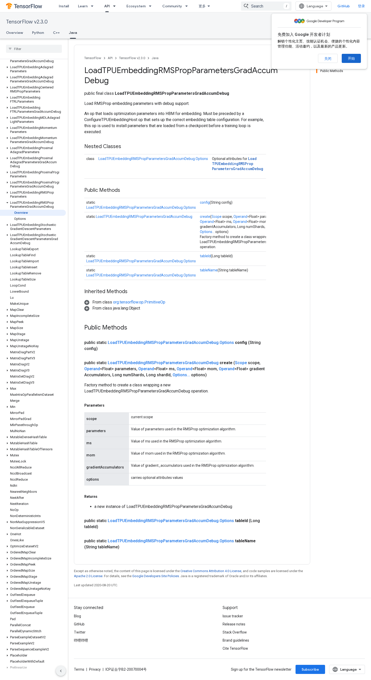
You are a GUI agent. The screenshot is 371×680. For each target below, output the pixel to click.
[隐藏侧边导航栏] (61, 671)
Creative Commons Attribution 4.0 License (210, 571)
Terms (79, 669)
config (205, 202)
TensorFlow (92, 58)
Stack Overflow (235, 632)
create (205, 217)
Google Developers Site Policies (155, 576)
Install (64, 6)
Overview (14, 32)
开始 (351, 58)
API (107, 6)
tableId (205, 256)
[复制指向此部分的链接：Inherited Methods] (132, 292)
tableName (209, 270)
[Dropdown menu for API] (116, 6)
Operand (240, 217)
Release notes (234, 624)
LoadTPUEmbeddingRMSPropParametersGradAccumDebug (237, 163)
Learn (83, 6)
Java (73, 32)
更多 (202, 6)
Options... (207, 232)
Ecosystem (136, 6)
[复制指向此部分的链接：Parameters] (109, 405)
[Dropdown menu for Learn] (94, 6)
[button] (33, 59)
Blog (77, 616)
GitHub (343, 6)
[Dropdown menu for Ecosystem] (152, 6)
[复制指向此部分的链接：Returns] (102, 497)
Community (172, 6)
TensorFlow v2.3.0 (27, 22)
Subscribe (310, 669)
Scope (216, 217)
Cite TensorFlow (235, 648)
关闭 (327, 58)
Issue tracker (233, 616)
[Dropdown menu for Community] (188, 6)
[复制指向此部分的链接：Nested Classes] (126, 147)
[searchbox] (34, 49)
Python (38, 32)
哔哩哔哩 (81, 640)
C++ (56, 32)
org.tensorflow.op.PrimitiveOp (139, 302)
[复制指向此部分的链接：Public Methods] (125, 190)
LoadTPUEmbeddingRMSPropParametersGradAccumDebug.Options (153, 159)
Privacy (95, 669)
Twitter (80, 632)
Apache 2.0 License (88, 576)
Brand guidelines (236, 640)
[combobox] (266, 6)
